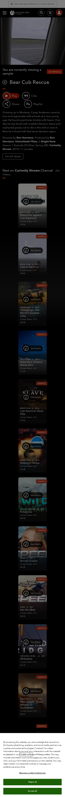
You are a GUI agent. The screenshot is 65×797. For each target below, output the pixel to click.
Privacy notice (43, 754)
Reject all (32, 782)
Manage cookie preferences (32, 773)
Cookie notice (26, 754)
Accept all (32, 791)
